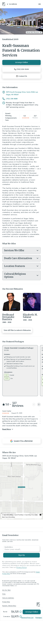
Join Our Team (6, 590)
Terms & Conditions (8, 598)
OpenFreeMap (18, 515)
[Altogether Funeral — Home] (4, 4)
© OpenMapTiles (29, 515)
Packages (38, 617)
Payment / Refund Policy (9, 606)
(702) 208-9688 (11, 99)
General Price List (27, 617)
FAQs (4, 594)
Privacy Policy (21, 567)
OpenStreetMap (10, 517)
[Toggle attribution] (40, 514)
